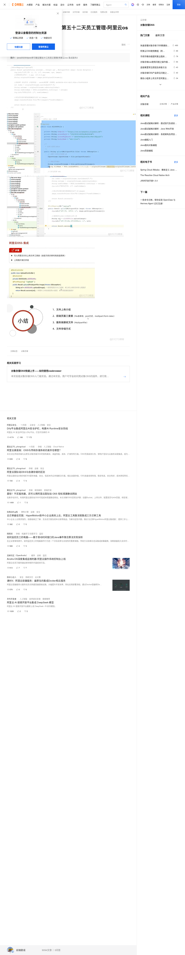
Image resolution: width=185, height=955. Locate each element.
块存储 (85, 12)
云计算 (38, 577)
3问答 (58, 950)
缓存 (33, 555)
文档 (148, 4)
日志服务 (93, 12)
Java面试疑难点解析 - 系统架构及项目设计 (159, 134)
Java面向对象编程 (148, 145)
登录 (179, 4)
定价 (62, 4)
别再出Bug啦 (12, 511)
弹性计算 (25, 511)
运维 (36, 468)
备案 (154, 4)
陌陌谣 (10, 533)
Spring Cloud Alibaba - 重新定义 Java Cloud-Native (159, 169)
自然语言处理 (34, 598)
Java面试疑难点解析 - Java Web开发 (157, 128)
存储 (40, 446)
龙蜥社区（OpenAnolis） (17, 555)
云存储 (143, 19)
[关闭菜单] (4, 4)
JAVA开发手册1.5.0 (149, 180)
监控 (41, 533)
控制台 (161, 4)
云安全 (32, 424)
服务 (85, 4)
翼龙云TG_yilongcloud (16, 446)
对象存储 (66, 12)
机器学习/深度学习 (29, 533)
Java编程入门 (146, 139)
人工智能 (41, 424)
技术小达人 (11, 577)
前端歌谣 (20, 950)
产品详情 (174, 104)
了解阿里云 (95, 4)
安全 (49, 424)
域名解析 (38, 490)
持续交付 (29, 577)
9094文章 (47, 950)
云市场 (70, 4)
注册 (168, 4)
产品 (38, 4)
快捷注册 (19, 46)
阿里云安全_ (12, 424)
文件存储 (76, 12)
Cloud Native (58, 446)
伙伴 (78, 4)
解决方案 (46, 4)
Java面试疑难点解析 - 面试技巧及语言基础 (159, 123)
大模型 (30, 4)
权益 (55, 4)
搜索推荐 (46, 598)
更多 (176, 115)
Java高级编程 (146, 150)
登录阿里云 (43, 46)
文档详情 (163, 104)
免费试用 (103, 12)
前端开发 (48, 490)
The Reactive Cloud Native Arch (155, 175)
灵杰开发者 (11, 598)
